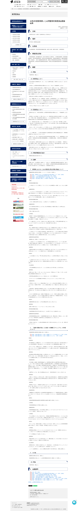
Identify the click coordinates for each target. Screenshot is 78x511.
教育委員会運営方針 (16, 96)
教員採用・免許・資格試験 (17, 50)
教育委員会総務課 (33, 492)
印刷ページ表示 (65, 28)
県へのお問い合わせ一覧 (16, 505)
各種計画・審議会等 (16, 84)
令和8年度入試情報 (16, 36)
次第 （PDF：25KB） (36, 472)
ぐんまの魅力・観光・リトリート (19, 4)
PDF (58, 1)
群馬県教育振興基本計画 (17, 94)
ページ (55, 1)
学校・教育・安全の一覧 (18, 79)
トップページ (15, 8)
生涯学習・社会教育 (16, 170)
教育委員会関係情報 (16, 148)
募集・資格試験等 (16, 60)
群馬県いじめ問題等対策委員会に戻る (35, 482)
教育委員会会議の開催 (17, 112)
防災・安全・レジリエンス (31, 4)
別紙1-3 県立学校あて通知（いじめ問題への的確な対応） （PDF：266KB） (47, 178)
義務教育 (14, 74)
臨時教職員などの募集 (17, 58)
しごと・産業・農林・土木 (31, 6)
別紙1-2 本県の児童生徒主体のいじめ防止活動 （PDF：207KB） (44, 177)
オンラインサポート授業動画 (18, 141)
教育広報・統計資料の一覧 (18, 143)
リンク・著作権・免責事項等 (17, 504)
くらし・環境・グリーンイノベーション (51, 4)
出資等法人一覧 (15, 153)
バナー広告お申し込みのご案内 (17, 507)
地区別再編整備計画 (16, 89)
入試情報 (14, 31)
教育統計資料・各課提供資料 (18, 139)
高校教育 (14, 76)
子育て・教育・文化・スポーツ (19, 6)
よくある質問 (15, 174)
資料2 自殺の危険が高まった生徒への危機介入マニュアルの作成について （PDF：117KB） (50, 334)
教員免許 (14, 54)
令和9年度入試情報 (16, 34)
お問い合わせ (58, 6)
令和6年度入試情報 (16, 40)
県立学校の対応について (17, 166)
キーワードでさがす (31, 1)
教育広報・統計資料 (16, 126)
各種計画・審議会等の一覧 (18, 99)
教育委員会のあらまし (16, 104)
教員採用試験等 (15, 56)
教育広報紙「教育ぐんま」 (18, 137)
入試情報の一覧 (18, 44)
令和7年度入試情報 (16, 38)
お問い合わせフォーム (34, 496)
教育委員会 (20, 8)
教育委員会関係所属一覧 (17, 21)
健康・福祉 (40, 4)
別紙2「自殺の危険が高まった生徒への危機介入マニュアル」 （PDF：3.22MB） (47, 335)
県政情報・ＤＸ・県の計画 (42, 6)
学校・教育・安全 (16, 64)
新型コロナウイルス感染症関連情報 (17, 162)
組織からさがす (51, 6)
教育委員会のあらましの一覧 (18, 121)
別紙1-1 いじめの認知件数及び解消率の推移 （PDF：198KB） (44, 175)
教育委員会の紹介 (16, 107)
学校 (13, 72)
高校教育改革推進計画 (17, 87)
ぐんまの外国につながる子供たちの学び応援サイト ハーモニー (18, 131)
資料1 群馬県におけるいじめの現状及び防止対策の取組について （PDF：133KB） (48, 174)
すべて (51, 1)
